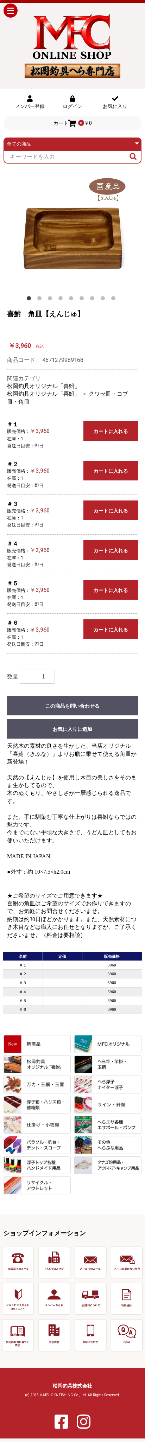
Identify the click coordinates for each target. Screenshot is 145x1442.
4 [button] (61, 299)
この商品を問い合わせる (72, 706)
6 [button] (83, 299)
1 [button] (30, 299)
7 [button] (93, 299)
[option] (72, 232)
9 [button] (114, 299)
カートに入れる (111, 431)
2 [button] (40, 299)
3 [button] (51, 299)
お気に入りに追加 (72, 729)
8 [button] (104, 299)
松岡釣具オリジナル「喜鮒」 (43, 386)
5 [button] (72, 299)
